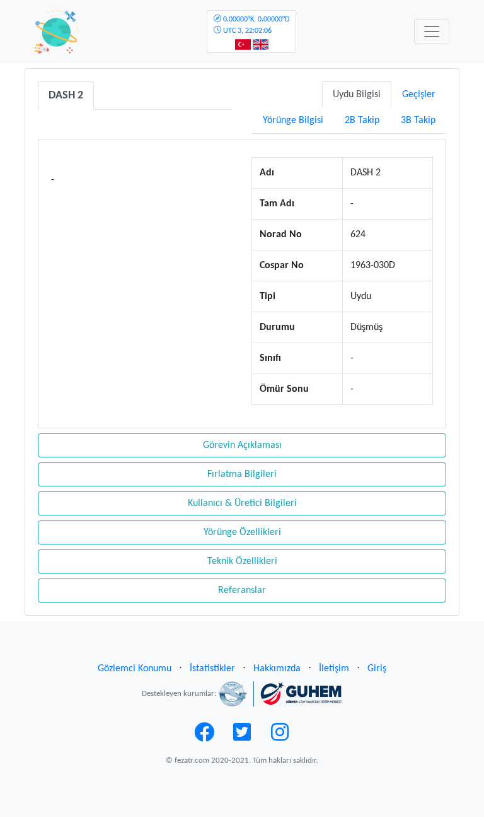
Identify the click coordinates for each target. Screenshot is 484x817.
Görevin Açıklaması (242, 445)
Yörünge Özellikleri (242, 532)
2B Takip (362, 120)
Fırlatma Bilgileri (242, 474)
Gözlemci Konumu (134, 669)
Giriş (376, 669)
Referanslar (242, 590)
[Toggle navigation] (431, 31)
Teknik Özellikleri (242, 561)
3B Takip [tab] (418, 120)
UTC (255, 25)
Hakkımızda (277, 669)
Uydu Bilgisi (357, 95)
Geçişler (418, 95)
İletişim (334, 669)
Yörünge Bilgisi (293, 120)
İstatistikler (212, 669)
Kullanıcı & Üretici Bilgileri (242, 503)
